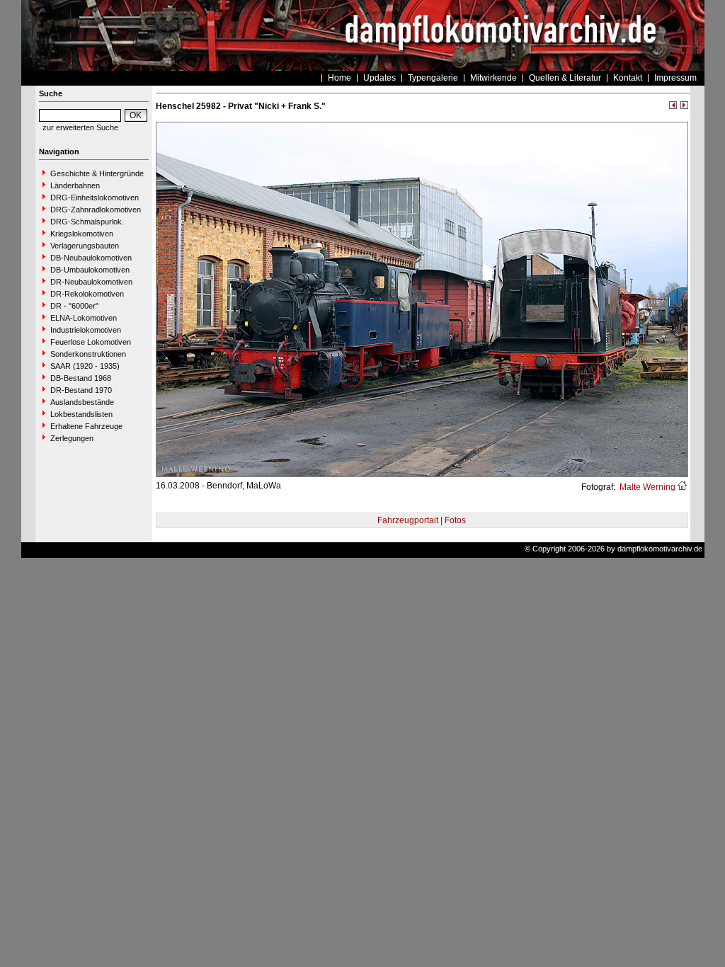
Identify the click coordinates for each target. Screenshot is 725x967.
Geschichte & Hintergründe (97, 173)
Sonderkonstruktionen (88, 354)
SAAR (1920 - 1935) (85, 366)
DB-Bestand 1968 (80, 378)
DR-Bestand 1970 (81, 390)
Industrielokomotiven (85, 330)
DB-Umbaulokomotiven (90, 269)
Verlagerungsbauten (84, 245)
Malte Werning (646, 487)
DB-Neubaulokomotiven (91, 257)
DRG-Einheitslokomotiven (94, 197)
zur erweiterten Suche (80, 127)
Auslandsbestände (82, 402)
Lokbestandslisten (81, 414)
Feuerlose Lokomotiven (90, 342)
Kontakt (627, 78)
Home (339, 78)
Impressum (675, 78)
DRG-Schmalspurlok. (87, 221)
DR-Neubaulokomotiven (91, 281)
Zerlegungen (71, 438)
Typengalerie (433, 78)
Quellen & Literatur (565, 78)
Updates (379, 78)
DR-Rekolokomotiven (87, 294)
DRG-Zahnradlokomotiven (95, 209)
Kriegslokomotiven (81, 233)
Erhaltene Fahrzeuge (86, 426)
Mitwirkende (493, 78)
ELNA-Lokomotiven (83, 318)
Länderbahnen (75, 185)
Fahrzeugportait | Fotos (421, 520)
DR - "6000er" (74, 306)
